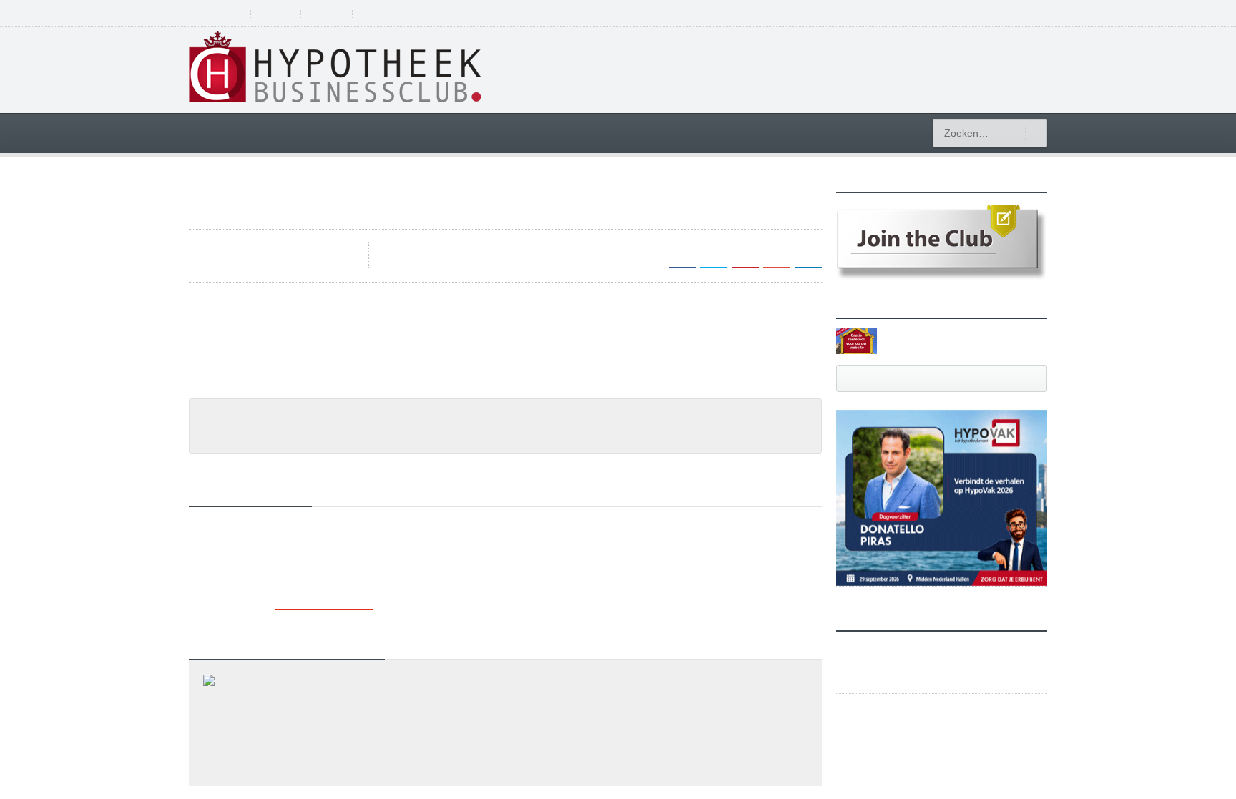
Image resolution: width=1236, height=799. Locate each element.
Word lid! (334, 13)
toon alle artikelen (942, 378)
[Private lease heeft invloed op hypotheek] (506, 760)
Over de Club (218, 13)
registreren (976, 12)
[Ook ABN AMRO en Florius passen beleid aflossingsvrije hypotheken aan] (506, 728)
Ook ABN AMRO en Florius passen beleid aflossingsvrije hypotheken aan (371, 748)
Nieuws (219, 451)
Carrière (749, 132)
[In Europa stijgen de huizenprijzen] (506, 696)
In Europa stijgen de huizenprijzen (281, 715)
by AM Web (417, 248)
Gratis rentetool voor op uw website (950, 340)
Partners (281, 13)
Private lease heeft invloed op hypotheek (297, 780)
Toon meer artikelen (323, 623)
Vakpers (262, 451)
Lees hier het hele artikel (257, 398)
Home (218, 132)
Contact (449, 13)
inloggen (1028, 12)
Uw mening (393, 13)
